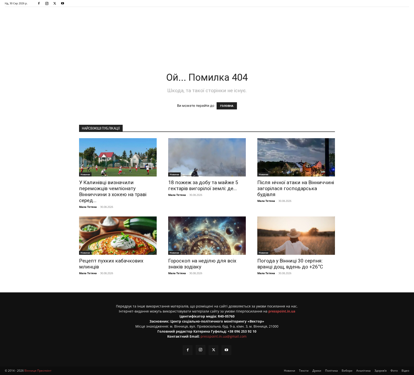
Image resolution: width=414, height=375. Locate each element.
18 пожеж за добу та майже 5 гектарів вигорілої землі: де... (203, 185)
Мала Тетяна (88, 207)
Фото (394, 371)
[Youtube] (62, 3)
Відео (405, 371)
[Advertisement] (207, 49)
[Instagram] (46, 3)
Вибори (347, 371)
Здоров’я (380, 371)
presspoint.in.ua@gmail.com (224, 336)
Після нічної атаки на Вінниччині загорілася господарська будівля (295, 188)
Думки (316, 371)
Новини (85, 174)
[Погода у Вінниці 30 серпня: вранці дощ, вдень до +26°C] (296, 235)
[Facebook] (38, 3)
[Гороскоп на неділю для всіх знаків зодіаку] (207, 235)
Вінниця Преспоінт (38, 371)
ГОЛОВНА (226, 106)
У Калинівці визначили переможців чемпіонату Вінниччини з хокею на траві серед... (112, 191)
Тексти (304, 371)
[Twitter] (54, 3)
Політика (331, 371)
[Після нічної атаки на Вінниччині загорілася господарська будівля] (296, 157)
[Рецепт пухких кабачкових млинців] (118, 235)
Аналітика (363, 371)
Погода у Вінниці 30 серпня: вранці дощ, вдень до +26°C (290, 264)
